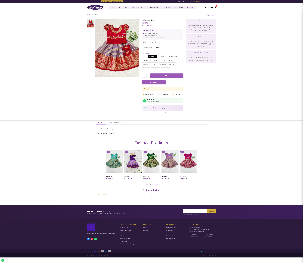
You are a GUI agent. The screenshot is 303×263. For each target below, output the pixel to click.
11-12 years (165, 69)
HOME (113, 7)
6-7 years (154, 65)
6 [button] (152, 184)
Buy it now (154, 82)
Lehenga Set (109, 176)
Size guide (147, 53)
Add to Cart (167, 76)
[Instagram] (91, 239)
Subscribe (211, 211)
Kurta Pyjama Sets (170, 238)
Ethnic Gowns (169, 230)
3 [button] (147, 184)
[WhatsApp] (95, 239)
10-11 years (155, 69)
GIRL (126, 7)
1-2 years (145, 60)
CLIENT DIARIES (179, 7)
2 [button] (145, 184)
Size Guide (190, 1)
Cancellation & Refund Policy (127, 244)
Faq (121, 233)
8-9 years (171, 65)
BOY (120, 7)
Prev (208, 15)
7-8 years (163, 65)
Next (213, 15)
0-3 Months (152, 56)
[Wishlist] (212, 7)
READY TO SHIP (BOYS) (137, 7)
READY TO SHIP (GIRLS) (153, 7)
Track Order (181, 1)
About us (145, 227)
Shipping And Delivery (125, 230)
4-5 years (171, 60)
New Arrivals (198, 1)
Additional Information (115, 122)
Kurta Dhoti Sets (170, 236)
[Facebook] (88, 239)
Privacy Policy (123, 241)
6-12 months (173, 56)
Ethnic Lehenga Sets (171, 227)
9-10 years (146, 69)
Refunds (214, 255)
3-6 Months (162, 56)
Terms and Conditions (125, 238)
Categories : (145, 113)
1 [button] (143, 184)
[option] (90, 24)
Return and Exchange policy (126, 236)
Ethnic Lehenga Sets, (154, 113)
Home (88, 14)
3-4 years (163, 60)
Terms (209, 255)
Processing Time (124, 227)
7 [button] (154, 184)
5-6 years (145, 65)
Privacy (204, 255)
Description (100, 122)
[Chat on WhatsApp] (2, 260)
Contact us (145, 230)
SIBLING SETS (167, 7)
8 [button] (156, 184)
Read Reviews (145, 22)
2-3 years (154, 60)
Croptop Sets (169, 233)
